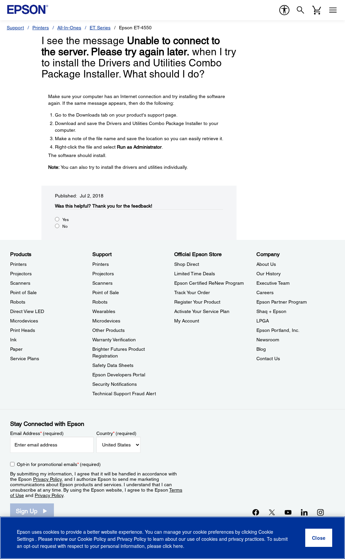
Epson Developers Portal (118, 374)
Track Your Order (192, 292)
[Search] (300, 10)
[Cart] (316, 10)
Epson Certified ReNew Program (209, 283)
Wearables (103, 311)
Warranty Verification (114, 339)
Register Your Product (197, 302)
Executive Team (273, 283)
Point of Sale (23, 292)
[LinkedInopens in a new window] (304, 512)
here (178, 545)
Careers (265, 292)
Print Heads (22, 330)
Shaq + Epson (271, 311)
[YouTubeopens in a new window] (288, 512)
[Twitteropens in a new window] (272, 512)
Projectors (21, 273)
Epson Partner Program (281, 302)
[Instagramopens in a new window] (320, 512)
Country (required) (116, 433)
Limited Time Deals (194, 273)
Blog (261, 349)
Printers (40, 27)
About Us (266, 264)
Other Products (108, 330)
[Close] (318, 538)
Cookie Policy (91, 538)
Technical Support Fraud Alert (124, 393)
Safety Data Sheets (112, 365)
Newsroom (267, 339)
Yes (65, 219)
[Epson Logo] (28, 9)
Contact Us (268, 358)
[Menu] (332, 10)
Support (15, 27)
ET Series (100, 27)
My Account (186, 320)
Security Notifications (114, 384)
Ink (13, 339)
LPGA (262, 320)
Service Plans (24, 358)
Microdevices (24, 320)
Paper (16, 349)
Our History (268, 273)
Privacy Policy (47, 479)
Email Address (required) (37, 433)
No (65, 226)
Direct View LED (27, 311)
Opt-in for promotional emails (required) (59, 464)
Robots (17, 302)
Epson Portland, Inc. (278, 330)
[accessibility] (284, 10)
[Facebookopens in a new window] (256, 512)
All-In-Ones (69, 27)
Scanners (20, 283)
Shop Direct (186, 264)
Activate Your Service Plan (201, 311)
